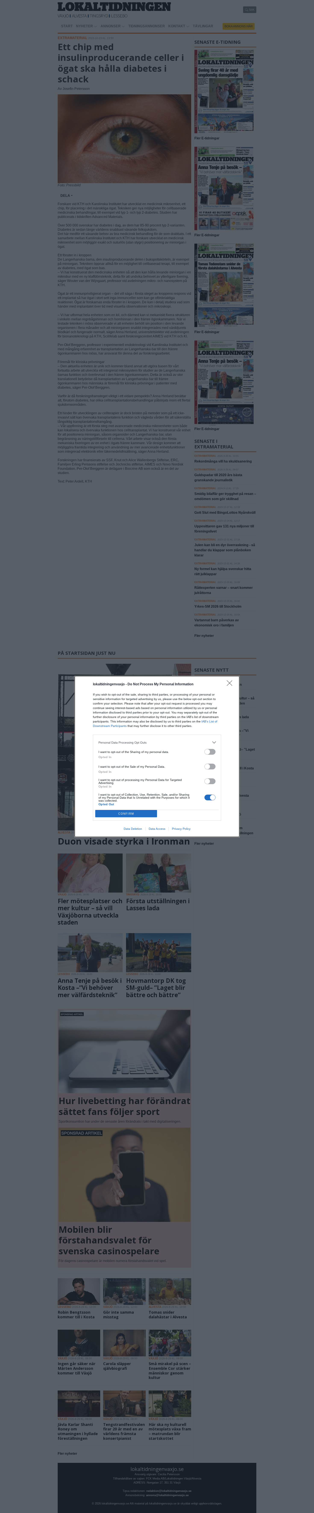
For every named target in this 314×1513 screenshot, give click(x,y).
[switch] (210, 752)
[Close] (231, 684)
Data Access (157, 828)
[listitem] (157, 742)
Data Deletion (133, 828)
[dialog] (157, 756)
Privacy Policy (181, 828)
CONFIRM (126, 813)
